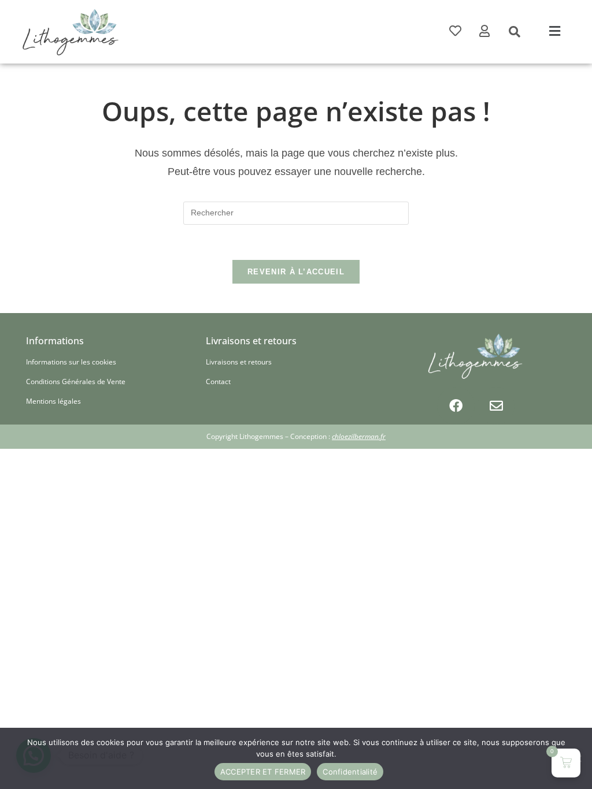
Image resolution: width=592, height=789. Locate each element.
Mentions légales (53, 401)
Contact (218, 381)
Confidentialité (350, 771)
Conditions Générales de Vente (75, 381)
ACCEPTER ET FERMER (263, 771)
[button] (555, 32)
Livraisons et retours (239, 362)
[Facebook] (455, 405)
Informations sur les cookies (71, 362)
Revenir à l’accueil (296, 271)
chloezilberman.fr (359, 436)
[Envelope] (496, 405)
